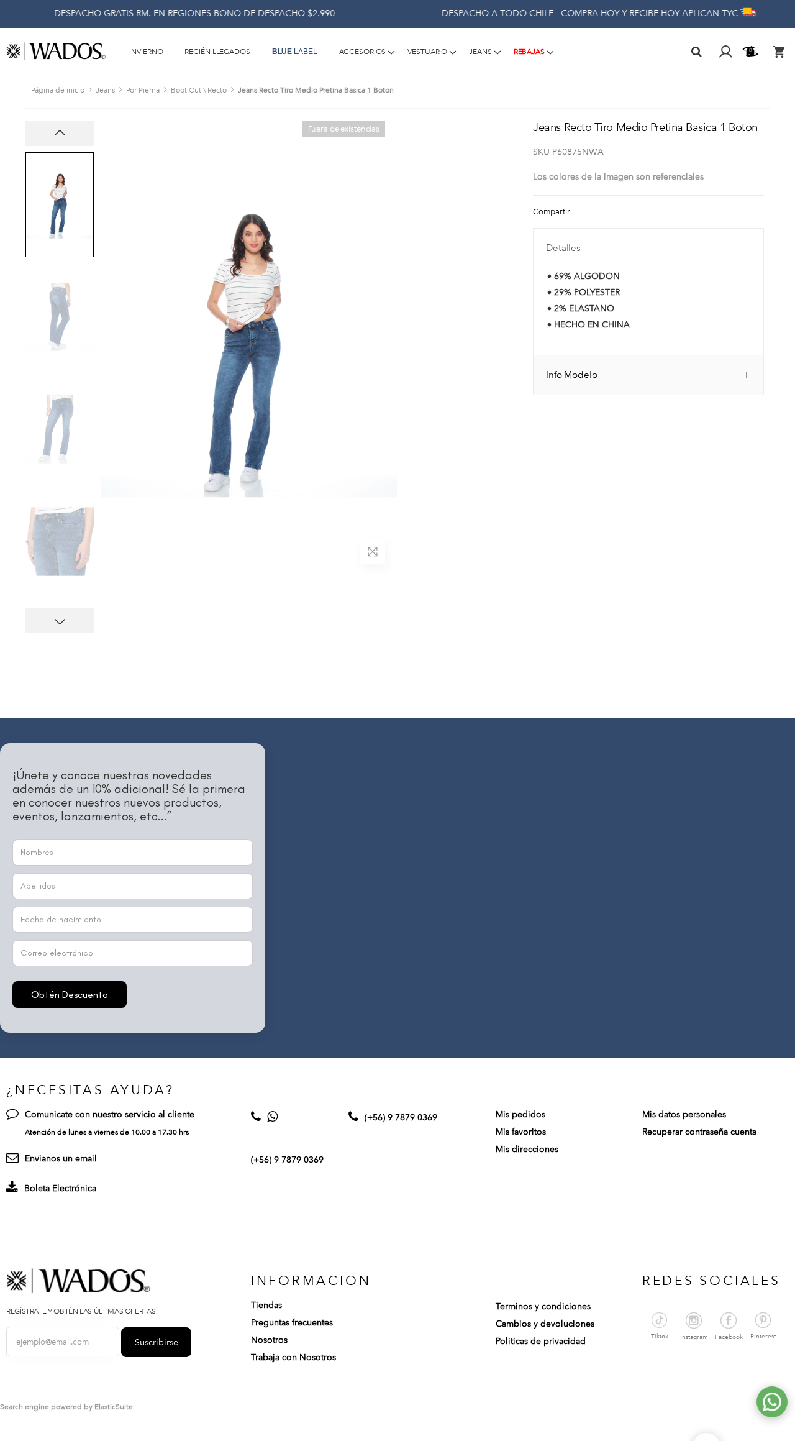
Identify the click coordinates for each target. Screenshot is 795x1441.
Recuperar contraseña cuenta (699, 1132)
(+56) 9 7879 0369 (287, 1160)
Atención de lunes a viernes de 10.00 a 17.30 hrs (107, 1132)
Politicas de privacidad (541, 1341)
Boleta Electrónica (60, 1188)
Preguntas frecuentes (292, 1322)
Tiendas (266, 1305)
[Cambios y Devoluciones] (752, 51)
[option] (59, 205)
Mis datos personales (684, 1114)
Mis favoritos (521, 1132)
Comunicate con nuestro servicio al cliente (109, 1114)
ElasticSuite (113, 1406)
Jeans (105, 90)
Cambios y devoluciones (545, 1324)
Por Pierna (143, 90)
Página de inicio (57, 90)
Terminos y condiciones (543, 1306)
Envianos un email (61, 1158)
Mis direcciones (527, 1149)
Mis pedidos (520, 1114)
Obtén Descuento (69, 994)
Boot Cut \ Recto (199, 90)
